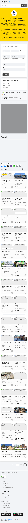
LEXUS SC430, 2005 (7, 198)
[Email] (17, 166)
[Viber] (11, 166)
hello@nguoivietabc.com (11, 97)
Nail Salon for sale (6, 396)
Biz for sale (5, 87)
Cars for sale (6, 83)
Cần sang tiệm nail (20, 251)
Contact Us (6, 497)
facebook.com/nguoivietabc (15, 99)
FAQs (2, 493)
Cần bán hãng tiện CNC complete (20, 397)
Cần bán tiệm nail (6, 216)
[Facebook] (2, 166)
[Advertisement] (14, 119)
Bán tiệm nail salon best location (7, 304)
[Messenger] (5, 166)
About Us (5, 483)
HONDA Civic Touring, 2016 (5, 363)
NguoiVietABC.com (9, 519)
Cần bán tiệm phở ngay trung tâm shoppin (19, 326)
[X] (8, 166)
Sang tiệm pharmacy (20, 342)
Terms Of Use (6, 505)
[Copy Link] (20, 166)
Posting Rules (6, 503)
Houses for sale (7, 85)
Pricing (4, 485)
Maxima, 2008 (18, 380)
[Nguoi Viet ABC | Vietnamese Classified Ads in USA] (6, 2)
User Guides (6, 495)
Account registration (8, 487)
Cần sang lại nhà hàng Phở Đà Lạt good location (6, 182)
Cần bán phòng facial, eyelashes (19, 431)
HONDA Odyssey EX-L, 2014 (19, 199)
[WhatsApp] (14, 166)
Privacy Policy (6, 507)
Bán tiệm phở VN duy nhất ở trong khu (20, 234)
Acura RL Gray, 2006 (20, 180)
